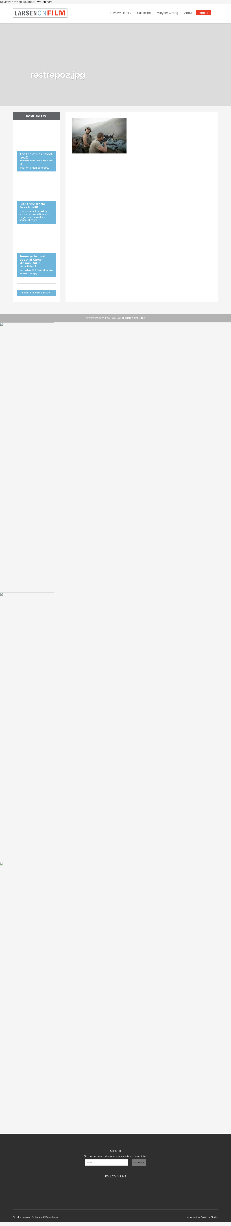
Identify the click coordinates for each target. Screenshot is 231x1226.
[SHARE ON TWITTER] (73, 115)
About (188, 13)
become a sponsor (133, 318)
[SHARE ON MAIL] (79, 115)
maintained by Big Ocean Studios (202, 1217)
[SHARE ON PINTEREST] (77, 115)
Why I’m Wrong (167, 13)
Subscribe (144, 13)
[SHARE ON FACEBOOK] (75, 115)
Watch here (44, 2)
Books (203, 13)
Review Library (120, 13)
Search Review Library (36, 292)
